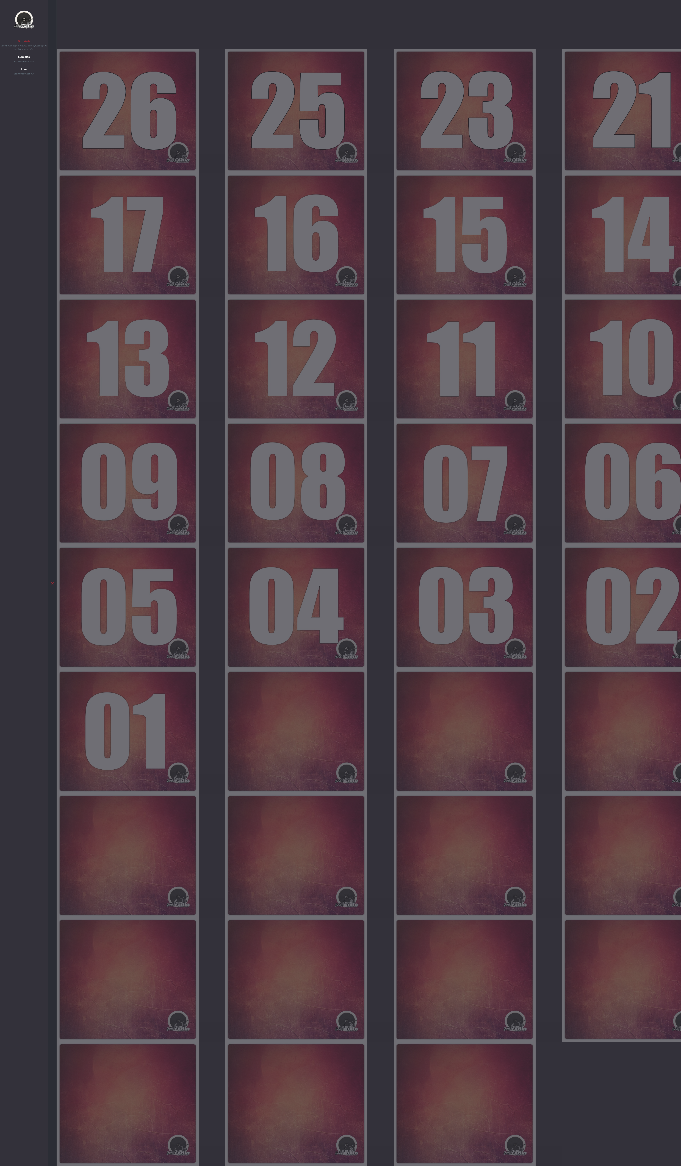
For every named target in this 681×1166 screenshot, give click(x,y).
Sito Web (24, 41)
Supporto (24, 56)
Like (24, 69)
